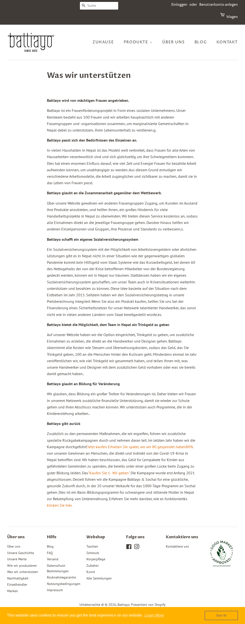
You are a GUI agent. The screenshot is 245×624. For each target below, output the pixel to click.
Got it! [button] (221, 615)
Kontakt (227, 42)
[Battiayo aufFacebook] (129, 547)
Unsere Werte (17, 559)
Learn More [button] (154, 615)
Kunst (90, 572)
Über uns (173, 42)
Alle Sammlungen (99, 578)
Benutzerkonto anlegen (218, 4)
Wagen (232, 17)
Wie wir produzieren (22, 565)
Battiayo (123, 604)
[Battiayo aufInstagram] (136, 547)
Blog (201, 42)
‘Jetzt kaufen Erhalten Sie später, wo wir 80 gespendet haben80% (140, 446)
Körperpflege (95, 559)
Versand (52, 559)
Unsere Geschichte (20, 553)
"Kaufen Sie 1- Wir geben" (109, 472)
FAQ (50, 553)
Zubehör (92, 565)
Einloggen (179, 4)
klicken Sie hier (59, 505)
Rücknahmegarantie (61, 577)
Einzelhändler (17, 584)
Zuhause (103, 42)
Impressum (55, 590)
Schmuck (92, 553)
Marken (12, 591)
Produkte (137, 42)
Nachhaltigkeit (17, 578)
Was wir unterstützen (22, 572)
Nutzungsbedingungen (63, 584)
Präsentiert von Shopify (148, 604)
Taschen (92, 546)
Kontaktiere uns (177, 546)
